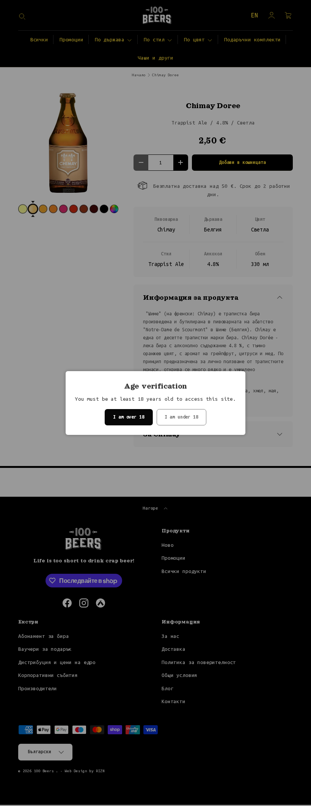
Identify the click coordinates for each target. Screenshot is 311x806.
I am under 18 (181, 416)
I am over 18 (128, 416)
